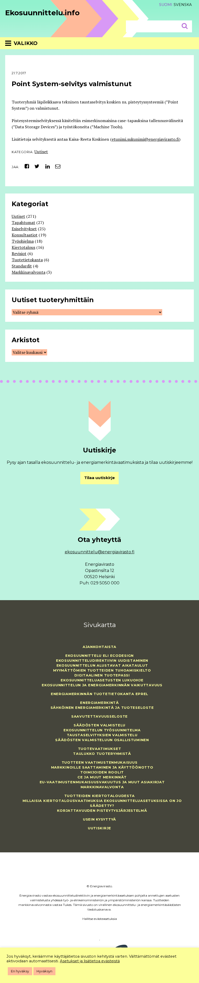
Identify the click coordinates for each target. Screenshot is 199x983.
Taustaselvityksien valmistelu (102, 735)
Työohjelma (23, 241)
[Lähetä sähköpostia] (55, 166)
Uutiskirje (99, 828)
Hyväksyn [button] (44, 971)
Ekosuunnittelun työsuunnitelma (102, 730)
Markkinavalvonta (28, 272)
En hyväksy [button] (20, 971)
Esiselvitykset (24, 229)
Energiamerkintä (99, 703)
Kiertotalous (23, 247)
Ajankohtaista (99, 647)
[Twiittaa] (35, 166)
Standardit (22, 266)
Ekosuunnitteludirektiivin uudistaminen (102, 660)
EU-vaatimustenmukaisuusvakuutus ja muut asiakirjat (102, 782)
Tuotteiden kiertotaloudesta (99, 796)
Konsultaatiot (25, 235)
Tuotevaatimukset (99, 749)
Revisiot (19, 253)
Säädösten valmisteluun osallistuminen (102, 740)
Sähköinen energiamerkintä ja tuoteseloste (102, 707)
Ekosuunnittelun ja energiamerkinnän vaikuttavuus (102, 685)
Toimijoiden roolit (102, 772)
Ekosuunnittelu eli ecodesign (99, 655)
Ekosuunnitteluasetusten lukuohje (102, 680)
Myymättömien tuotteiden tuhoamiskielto (102, 670)
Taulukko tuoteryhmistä (102, 753)
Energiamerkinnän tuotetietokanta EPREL (99, 694)
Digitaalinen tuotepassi (102, 675)
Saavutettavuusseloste (99, 716)
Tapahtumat (23, 222)
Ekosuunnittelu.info (42, 12)
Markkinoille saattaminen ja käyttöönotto (102, 767)
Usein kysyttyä (99, 819)
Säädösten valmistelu (99, 725)
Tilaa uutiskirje (99, 477)
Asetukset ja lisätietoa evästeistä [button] (90, 961)
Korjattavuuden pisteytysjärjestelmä (102, 810)
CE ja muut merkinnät (102, 777)
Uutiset (41, 151)
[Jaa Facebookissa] (24, 166)
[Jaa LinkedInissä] (45, 166)
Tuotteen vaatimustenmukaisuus (100, 762)
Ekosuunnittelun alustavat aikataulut (102, 665)
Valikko (26, 43)
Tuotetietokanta (27, 260)
